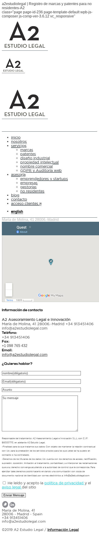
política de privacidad (64, 483)
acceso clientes (25, 203)
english (17, 211)
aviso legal (12, 487)
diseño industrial (35, 158)
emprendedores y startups (44, 179)
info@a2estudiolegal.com (24, 354)
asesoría (18, 174)
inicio (15, 137)
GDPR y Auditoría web (41, 170)
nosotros (19, 141)
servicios (18, 146)
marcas (26, 150)
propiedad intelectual (39, 162)
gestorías (28, 187)
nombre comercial (36, 166)
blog (15, 195)
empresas (29, 183)
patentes (28, 154)
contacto (19, 199)
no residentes (32, 191)
